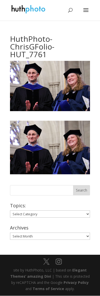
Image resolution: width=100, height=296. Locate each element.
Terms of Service (48, 288)
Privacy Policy (76, 282)
